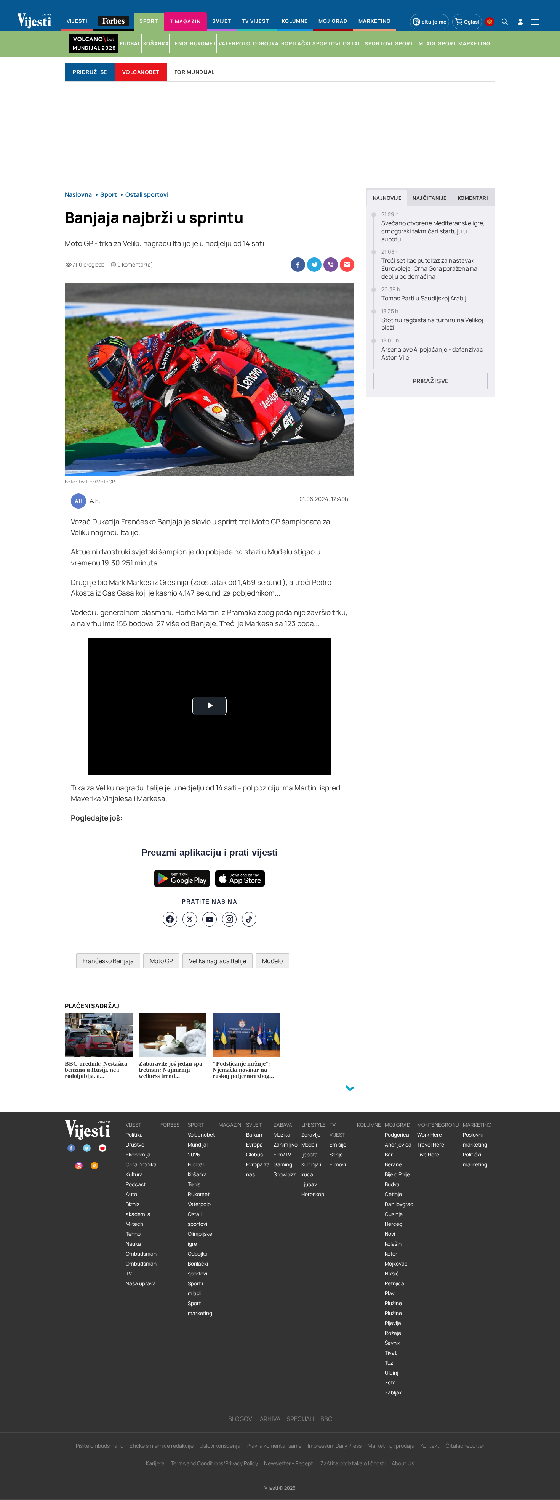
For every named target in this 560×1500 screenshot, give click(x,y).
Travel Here (430, 1144)
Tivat (391, 1352)
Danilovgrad (399, 1204)
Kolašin (393, 1243)
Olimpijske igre (200, 1238)
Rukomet (199, 1194)
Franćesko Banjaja (108, 961)
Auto (131, 1194)
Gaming (283, 1164)
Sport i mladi (195, 1288)
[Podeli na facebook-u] (298, 264)
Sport (196, 1124)
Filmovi (338, 1164)
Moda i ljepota (309, 1149)
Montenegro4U (438, 1124)
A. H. (95, 501)
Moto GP (161, 961)
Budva (392, 1184)
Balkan (254, 1134)
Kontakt (430, 1445)
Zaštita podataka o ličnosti (353, 1463)
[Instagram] (229, 919)
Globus (254, 1154)
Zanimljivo (286, 1144)
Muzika (282, 1134)
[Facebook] (170, 919)
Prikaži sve (430, 381)
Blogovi (241, 1419)
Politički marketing (475, 1159)
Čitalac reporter (465, 1445)
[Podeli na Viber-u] (330, 264)
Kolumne (369, 1124)
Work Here (429, 1134)
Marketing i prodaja (391, 1445)
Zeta (390, 1382)
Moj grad (397, 1124)
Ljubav (309, 1184)
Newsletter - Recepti (289, 1463)
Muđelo (272, 961)
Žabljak (393, 1392)
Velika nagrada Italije (217, 961)
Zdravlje (310, 1134)
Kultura (134, 1174)
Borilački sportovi (198, 1268)
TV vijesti (338, 1129)
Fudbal (196, 1164)
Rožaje (393, 1333)
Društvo (135, 1144)
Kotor (391, 1253)
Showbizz (285, 1174)
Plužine (393, 1303)
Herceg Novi (393, 1229)
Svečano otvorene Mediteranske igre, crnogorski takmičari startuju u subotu (433, 231)
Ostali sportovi (197, 1219)
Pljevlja (393, 1323)
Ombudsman (141, 1253)
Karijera (155, 1463)
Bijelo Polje (397, 1174)
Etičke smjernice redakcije (162, 1445)
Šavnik (392, 1342)
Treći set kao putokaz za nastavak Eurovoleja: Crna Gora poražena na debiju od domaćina (429, 268)
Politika (134, 1134)
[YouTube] (209, 919)
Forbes (169, 1124)
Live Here (428, 1154)
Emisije (338, 1144)
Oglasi (471, 21)
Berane (393, 1164)
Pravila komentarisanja (274, 1445)
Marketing (477, 1124)
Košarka (197, 1174)
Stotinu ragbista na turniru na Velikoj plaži (432, 324)
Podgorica (397, 1134)
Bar (389, 1154)
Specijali (300, 1419)
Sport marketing (200, 1308)
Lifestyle (313, 1124)
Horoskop (312, 1194)
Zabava (283, 1124)
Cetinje (393, 1194)
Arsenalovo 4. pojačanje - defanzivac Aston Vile (432, 353)
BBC (326, 1419)
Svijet (254, 1124)
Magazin (230, 1124)
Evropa (254, 1144)
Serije (336, 1154)
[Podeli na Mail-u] (347, 264)
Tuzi (389, 1362)
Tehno (133, 1233)
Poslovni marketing (475, 1139)
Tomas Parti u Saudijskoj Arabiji (424, 298)
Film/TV (282, 1154)
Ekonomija (138, 1154)
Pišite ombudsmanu (99, 1445)
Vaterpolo (199, 1204)
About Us (403, 1463)
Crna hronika (141, 1164)
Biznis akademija (138, 1209)
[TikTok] (249, 919)
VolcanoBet (140, 71)
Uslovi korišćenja (220, 1445)
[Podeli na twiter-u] (314, 264)
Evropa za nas (258, 1169)
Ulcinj (391, 1372)
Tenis (194, 1184)
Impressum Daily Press (335, 1445)
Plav (390, 1293)
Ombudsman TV (141, 1268)
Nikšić (392, 1273)
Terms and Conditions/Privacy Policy (214, 1463)
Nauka (133, 1243)
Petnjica (394, 1283)
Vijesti (134, 1124)
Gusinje (394, 1214)
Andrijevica (398, 1144)
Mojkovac (396, 1263)
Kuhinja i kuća (311, 1169)
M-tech (134, 1224)
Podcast (136, 1184)
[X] (189, 919)
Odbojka (198, 1253)
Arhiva (270, 1419)
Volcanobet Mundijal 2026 (201, 1144)
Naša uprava (141, 1283)
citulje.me (434, 21)
